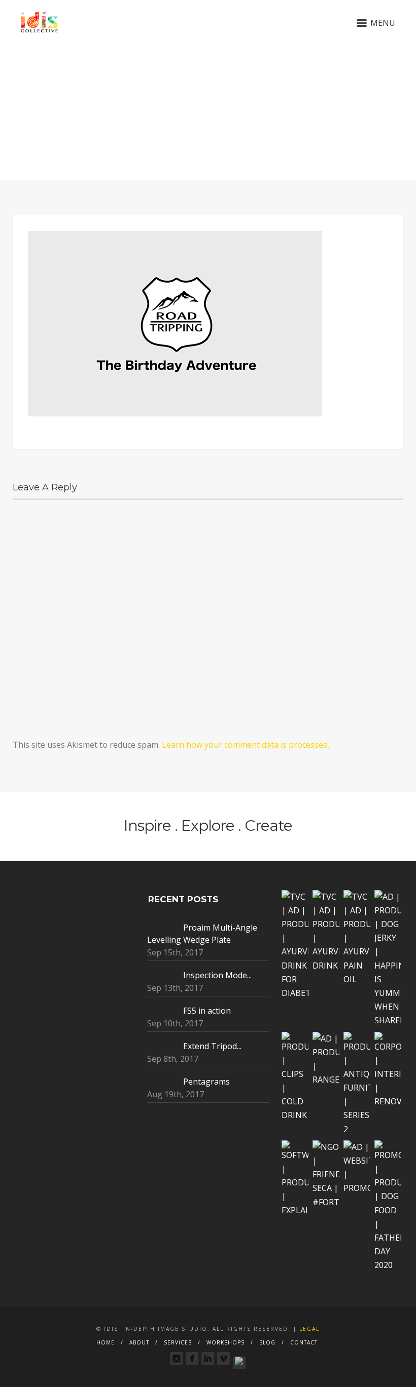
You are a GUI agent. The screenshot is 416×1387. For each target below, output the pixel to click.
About (139, 1342)
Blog (267, 1342)
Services (178, 1342)
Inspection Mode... (217, 975)
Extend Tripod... (212, 1046)
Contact (304, 1342)
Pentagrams (206, 1081)
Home (105, 1342)
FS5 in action (207, 1010)
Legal (309, 1328)
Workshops (225, 1342)
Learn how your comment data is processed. (245, 744)
